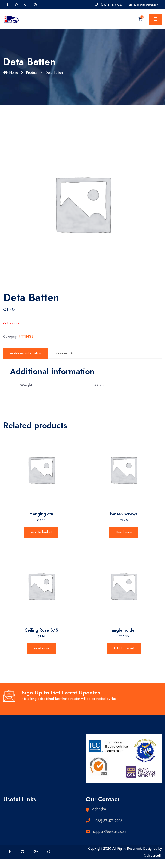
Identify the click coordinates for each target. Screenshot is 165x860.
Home (13, 72)
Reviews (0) (64, 353)
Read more (124, 532)
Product (31, 72)
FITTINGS (26, 336)
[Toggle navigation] (155, 19)
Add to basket (41, 532)
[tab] (25, 353)
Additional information (25, 353)
